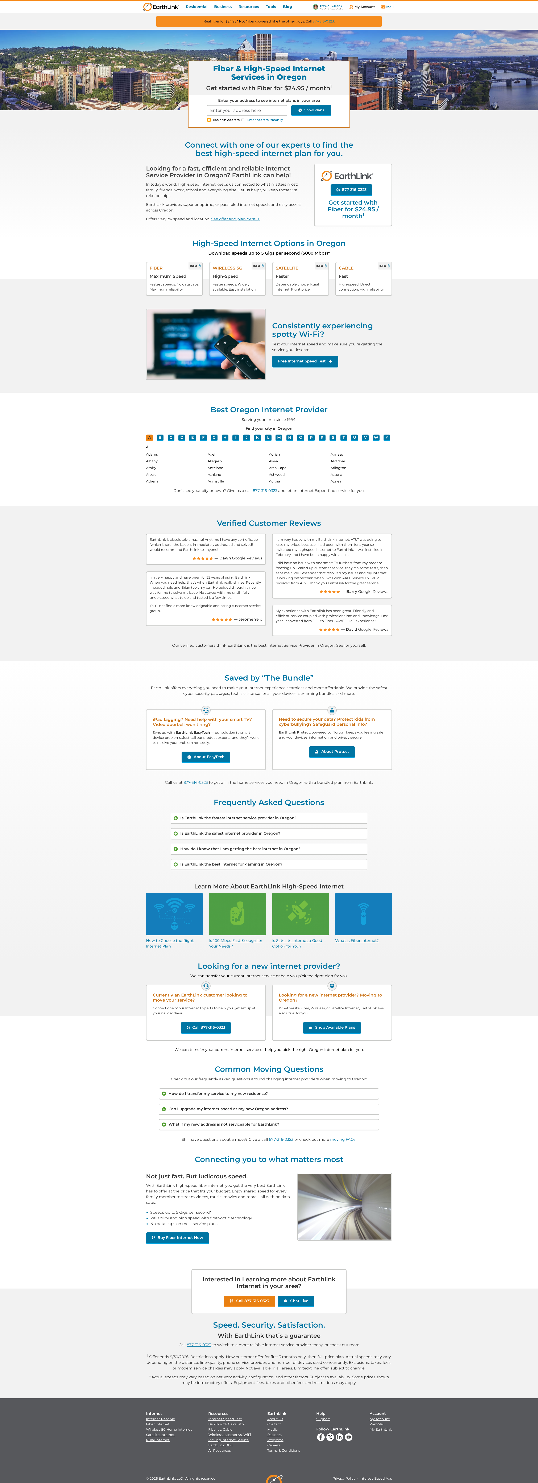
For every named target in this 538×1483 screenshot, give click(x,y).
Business (223, 6)
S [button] (333, 437)
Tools (271, 6)
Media (272, 1429)
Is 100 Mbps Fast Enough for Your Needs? (235, 943)
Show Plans (314, 110)
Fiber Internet (158, 1424)
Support (323, 1419)
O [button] (300, 437)
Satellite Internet (160, 1435)
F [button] (203, 437)
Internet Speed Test (225, 1419)
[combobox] (247, 110)
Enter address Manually (265, 120)
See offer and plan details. (235, 219)
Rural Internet (158, 1440)
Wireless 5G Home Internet (169, 1429)
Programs (275, 1440)
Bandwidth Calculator (226, 1424)
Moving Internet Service (228, 1440)
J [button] (247, 437)
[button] (169, 1427)
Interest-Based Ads (376, 1478)
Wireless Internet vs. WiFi (229, 1435)
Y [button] (387, 437)
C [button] (171, 437)
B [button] (160, 437)
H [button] (225, 437)
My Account (380, 1419)
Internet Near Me (160, 1419)
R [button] (322, 437)
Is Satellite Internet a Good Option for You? (297, 943)
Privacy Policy (344, 1478)
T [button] (344, 437)
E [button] (192, 437)
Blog (287, 6)
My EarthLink (381, 1429)
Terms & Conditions (283, 1451)
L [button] (268, 437)
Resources (249, 6)
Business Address (226, 120)
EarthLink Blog (220, 1445)
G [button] (214, 437)
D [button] (181, 437)
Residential (196, 6)
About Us (275, 1419)
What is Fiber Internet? (357, 940)
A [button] (149, 437)
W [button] (376, 437)
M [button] (279, 437)
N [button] (289, 437)
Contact (274, 1424)
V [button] (365, 437)
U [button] (354, 437)
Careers (273, 1445)
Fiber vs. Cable (220, 1429)
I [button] (235, 437)
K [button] (257, 437)
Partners (274, 1435)
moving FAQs (343, 1139)
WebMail (377, 1424)
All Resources (219, 1451)
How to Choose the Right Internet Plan (170, 943)
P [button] (311, 437)
